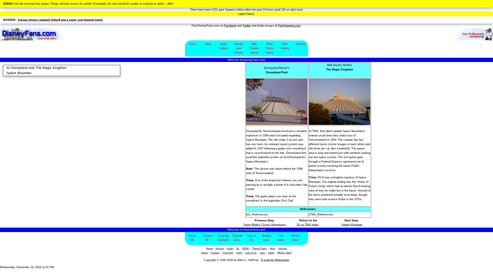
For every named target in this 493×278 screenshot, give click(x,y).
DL (237, 248)
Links (239, 252)
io (232, 248)
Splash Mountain (351, 224)
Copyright (228, 252)
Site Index (281, 238)
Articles (219, 248)
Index (271, 252)
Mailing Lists (266, 238)
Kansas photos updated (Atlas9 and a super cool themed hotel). (60, 19)
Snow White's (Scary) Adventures (264, 224)
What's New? (296, 238)
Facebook (230, 25)
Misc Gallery (285, 46)
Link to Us (251, 238)
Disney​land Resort (238, 48)
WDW (245, 248)
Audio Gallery (223, 46)
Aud (229, 248)
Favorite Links (237, 238)
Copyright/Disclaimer (223, 238)
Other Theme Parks (269, 48)
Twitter (247, 25)
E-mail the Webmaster (275, 260)
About (204, 252)
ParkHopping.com (289, 25)
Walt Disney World (254, 48)
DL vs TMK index (308, 224)
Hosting (300, 44)
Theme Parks (259, 248)
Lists (262, 252)
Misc (272, 248)
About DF (192, 238)
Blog (208, 44)
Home (192, 44)
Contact (215, 252)
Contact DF (208, 238)
